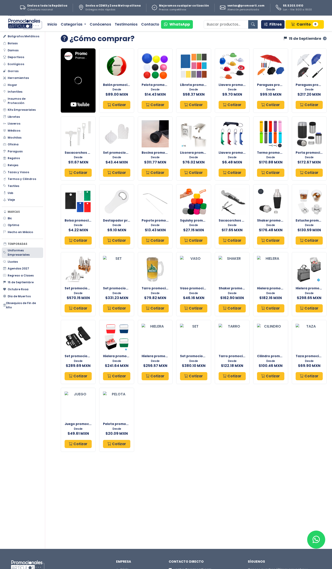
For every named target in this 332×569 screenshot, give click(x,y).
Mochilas (14, 137)
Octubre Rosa (18, 289)
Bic (10, 218)
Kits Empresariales (22, 110)
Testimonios (126, 24)
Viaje (11, 200)
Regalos (14, 158)
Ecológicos (16, 64)
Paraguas (15, 151)
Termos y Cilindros (22, 179)
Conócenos (100, 24)
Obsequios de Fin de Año (21, 305)
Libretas (14, 117)
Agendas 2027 (18, 268)
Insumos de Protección (17, 101)
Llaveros (14, 123)
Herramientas (18, 78)
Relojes (13, 165)
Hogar (12, 85)
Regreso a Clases (21, 275)
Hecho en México (20, 232)
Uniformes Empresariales (19, 252)
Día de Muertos (19, 296)
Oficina (13, 144)
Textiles (13, 186)
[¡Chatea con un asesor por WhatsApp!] (316, 540)
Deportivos (16, 57)
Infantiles (15, 92)
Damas (13, 50)
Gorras (13, 71)
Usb (10, 193)
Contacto (150, 24)
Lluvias (13, 261)
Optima (13, 225)
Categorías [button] (72, 24)
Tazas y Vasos (18, 172)
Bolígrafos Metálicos (23, 36)
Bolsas (13, 43)
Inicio (52, 24)
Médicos (14, 130)
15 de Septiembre (21, 282)
